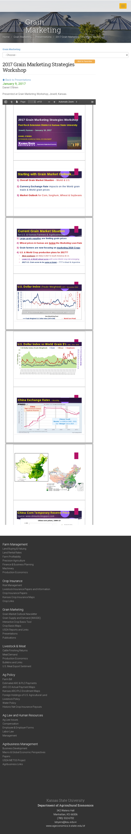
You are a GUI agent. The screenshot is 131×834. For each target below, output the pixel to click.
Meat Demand (10, 654)
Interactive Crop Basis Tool (17, 622)
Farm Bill (7, 679)
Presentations (43, 37)
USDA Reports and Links (15, 629)
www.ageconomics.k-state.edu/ (65, 825)
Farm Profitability (12, 556)
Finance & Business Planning (18, 564)
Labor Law (8, 731)
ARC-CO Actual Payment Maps (19, 687)
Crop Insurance (13, 581)
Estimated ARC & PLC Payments (20, 683)
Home (6, 37)
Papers (6, 756)
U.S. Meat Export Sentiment (17, 666)
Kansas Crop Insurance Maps (19, 597)
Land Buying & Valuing (14, 548)
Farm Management (15, 544)
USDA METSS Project (14, 760)
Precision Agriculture (14, 560)
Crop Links (8, 601)
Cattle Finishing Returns (15, 650)
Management (10, 735)
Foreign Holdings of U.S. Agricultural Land (25, 695)
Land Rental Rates (12, 552)
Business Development (15, 748)
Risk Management (12, 585)
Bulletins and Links (12, 662)
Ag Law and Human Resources (23, 715)
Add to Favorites (85, 61)
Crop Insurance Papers (15, 593)
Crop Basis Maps (12, 625)
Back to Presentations (18, 79)
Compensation (11, 723)
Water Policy (9, 703)
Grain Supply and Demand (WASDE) (22, 618)
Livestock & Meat (14, 646)
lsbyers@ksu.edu (65, 822)
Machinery (8, 568)
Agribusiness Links (13, 764)
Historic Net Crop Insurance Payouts (22, 706)
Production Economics (15, 572)
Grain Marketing (22, 37)
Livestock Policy (11, 699)
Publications (9, 637)
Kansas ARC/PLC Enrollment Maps (21, 691)
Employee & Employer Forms (18, 727)
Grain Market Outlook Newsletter (20, 614)
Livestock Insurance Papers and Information (26, 589)
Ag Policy (9, 675)
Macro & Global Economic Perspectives (24, 752)
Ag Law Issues (10, 719)
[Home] (13, 6)
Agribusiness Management (20, 744)
